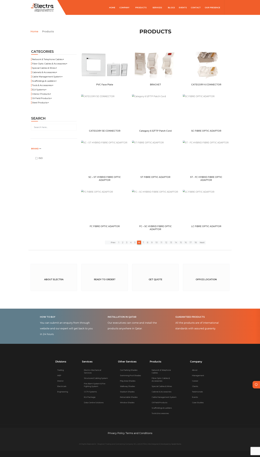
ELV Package (89, 397)
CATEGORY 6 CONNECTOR (206, 84)
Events (195, 397)
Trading (60, 370)
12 (166, 242)
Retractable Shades (128, 397)
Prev (112, 242)
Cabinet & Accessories (161, 392)
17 (191, 242)
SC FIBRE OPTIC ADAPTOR (206, 131)
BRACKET (155, 84)
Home (34, 31)
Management (198, 375)
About (194, 370)
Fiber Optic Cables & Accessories (49, 63)
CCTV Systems (90, 392)
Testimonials (197, 392)
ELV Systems (38, 89)
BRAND (35, 148)
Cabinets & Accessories (44, 72)
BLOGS (171, 7)
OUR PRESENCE (213, 7)
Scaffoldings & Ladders (43, 81)
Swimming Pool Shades (130, 375)
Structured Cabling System (96, 378)
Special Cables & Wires (43, 68)
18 (196, 242)
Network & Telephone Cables (47, 59)
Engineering (62, 392)
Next (202, 242)
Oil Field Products (41, 98)
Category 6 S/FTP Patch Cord (155, 131)
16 (186, 242)
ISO (41, 158)
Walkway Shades (127, 386)
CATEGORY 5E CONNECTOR (104, 131)
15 (181, 242)
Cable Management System (46, 76)
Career (195, 381)
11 (161, 242)
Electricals (61, 386)
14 (176, 242)
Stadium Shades (127, 392)
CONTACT (196, 7)
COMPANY (124, 7)
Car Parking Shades (128, 370)
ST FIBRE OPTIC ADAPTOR (155, 177)
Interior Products (41, 94)
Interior (60, 381)
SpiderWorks (176, 444)
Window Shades (127, 402)
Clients (195, 386)
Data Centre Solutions (93, 402)
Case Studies (198, 402)
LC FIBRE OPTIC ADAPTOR (206, 226)
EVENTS (183, 7)
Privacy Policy (116, 433)
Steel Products (39, 102)
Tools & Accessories (42, 85)
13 (171, 242)
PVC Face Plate (104, 84)
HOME (112, 7)
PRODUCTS (141, 7)
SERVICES (157, 7)
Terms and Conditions (138, 433)
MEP (59, 375)
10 (156, 242)
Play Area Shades (127, 381)
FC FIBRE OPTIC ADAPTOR (105, 226)
